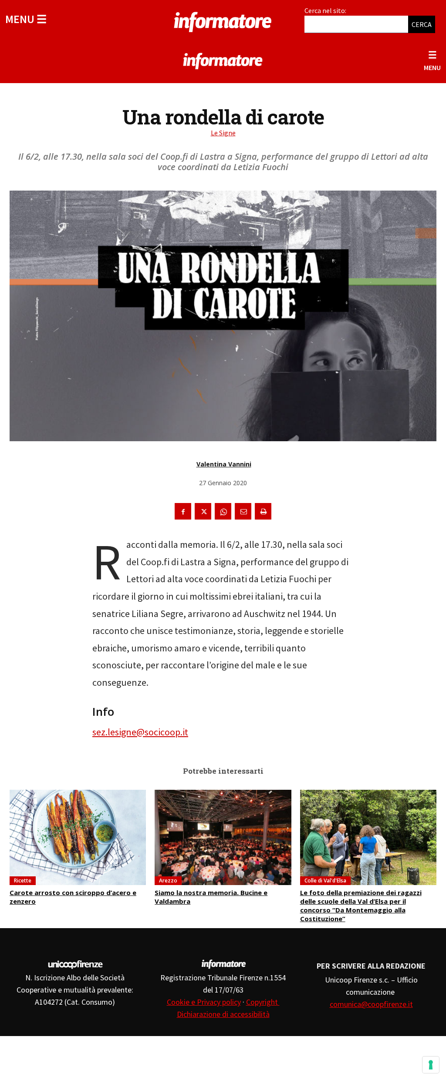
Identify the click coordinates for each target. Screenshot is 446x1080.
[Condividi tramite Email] (243, 511)
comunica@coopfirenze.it (371, 1004)
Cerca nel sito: (325, 10)
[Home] (223, 20)
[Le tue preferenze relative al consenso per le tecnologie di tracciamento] (430, 1065)
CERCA (422, 24)
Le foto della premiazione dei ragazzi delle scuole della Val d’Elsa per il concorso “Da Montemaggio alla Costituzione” (361, 905)
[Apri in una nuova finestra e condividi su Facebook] (183, 511)
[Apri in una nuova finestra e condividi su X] (203, 511)
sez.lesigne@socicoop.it (140, 732)
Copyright (263, 1002)
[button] (26, 19)
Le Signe (223, 132)
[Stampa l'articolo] (263, 511)
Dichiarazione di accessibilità (223, 1014)
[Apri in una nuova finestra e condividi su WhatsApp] (223, 511)
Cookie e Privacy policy (204, 1002)
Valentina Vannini (223, 464)
